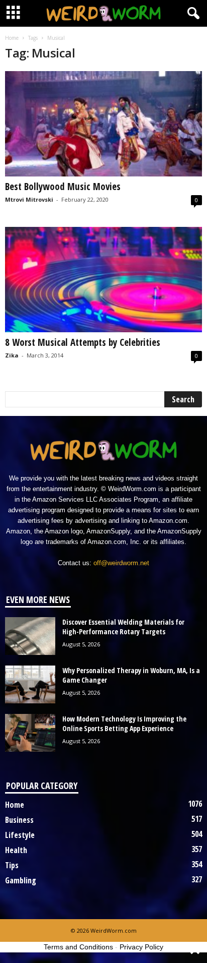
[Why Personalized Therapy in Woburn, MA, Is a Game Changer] (30, 684)
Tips (12, 865)
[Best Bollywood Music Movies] (103, 123)
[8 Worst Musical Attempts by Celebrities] (103, 279)
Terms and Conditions (78, 947)
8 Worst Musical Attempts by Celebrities (82, 342)
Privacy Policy (141, 947)
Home (12, 37)
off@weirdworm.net (121, 563)
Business (19, 819)
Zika (12, 355)
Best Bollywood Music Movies (63, 186)
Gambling (20, 880)
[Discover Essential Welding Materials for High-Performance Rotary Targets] (30, 636)
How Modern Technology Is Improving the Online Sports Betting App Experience (124, 723)
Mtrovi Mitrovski (29, 199)
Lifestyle (20, 834)
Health (16, 850)
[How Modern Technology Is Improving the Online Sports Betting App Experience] (30, 733)
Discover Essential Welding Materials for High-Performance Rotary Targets (123, 626)
